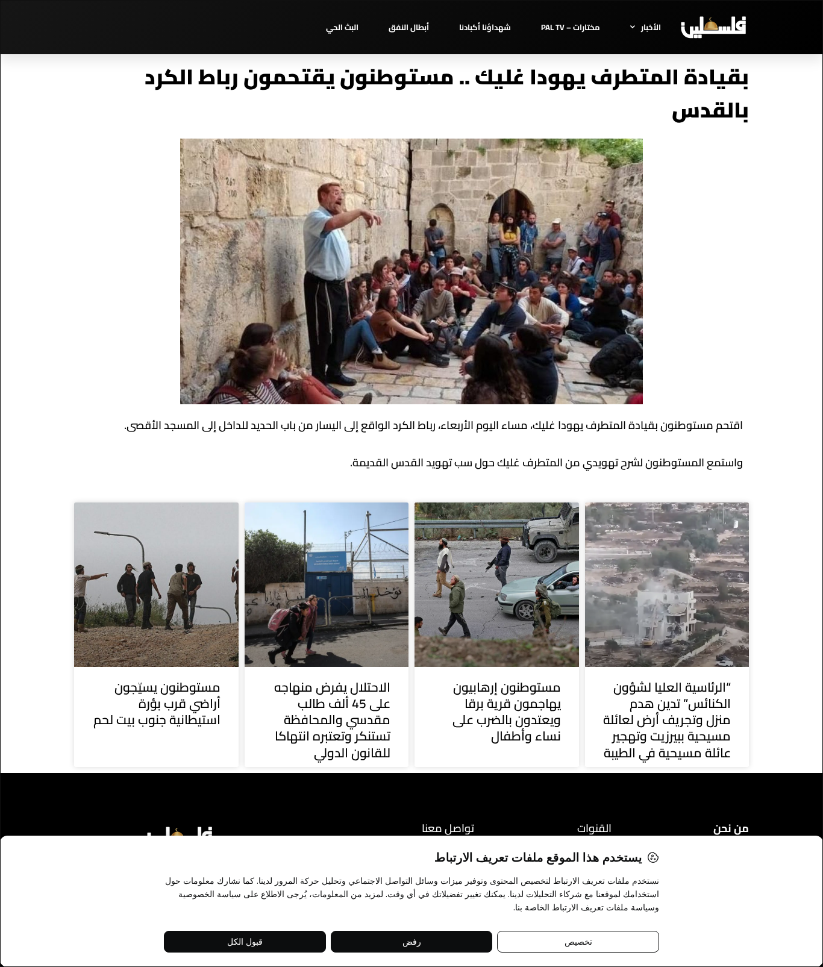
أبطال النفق (409, 27)
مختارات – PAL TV (570, 27)
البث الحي (342, 27)
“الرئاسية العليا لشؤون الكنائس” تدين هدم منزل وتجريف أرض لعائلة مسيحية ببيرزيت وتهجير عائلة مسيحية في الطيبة (667, 720)
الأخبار (651, 27)
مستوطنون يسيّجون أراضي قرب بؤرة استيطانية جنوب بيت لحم (157, 703)
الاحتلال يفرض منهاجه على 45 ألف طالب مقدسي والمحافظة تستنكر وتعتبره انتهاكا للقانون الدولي (332, 720)
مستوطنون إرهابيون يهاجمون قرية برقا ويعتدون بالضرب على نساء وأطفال (506, 711)
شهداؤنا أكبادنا (485, 27)
